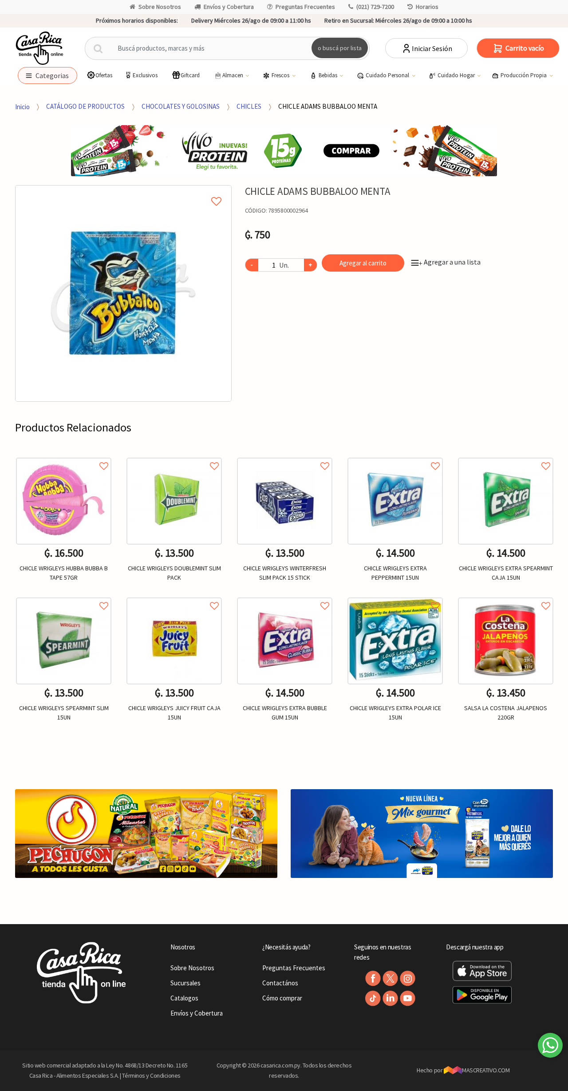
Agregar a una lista (449, 261)
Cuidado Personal (388, 75)
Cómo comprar (282, 998)
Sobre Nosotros (159, 7)
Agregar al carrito (363, 263)
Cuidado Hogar (457, 75)
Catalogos (184, 998)
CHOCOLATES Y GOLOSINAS (181, 106)
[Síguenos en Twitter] (390, 978)
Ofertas (103, 75)
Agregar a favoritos (63, 456)
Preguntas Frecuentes (305, 7)
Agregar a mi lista (123, 191)
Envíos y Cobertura (229, 7)
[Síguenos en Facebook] (373, 978)
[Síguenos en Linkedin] (390, 998)
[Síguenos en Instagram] (407, 978)
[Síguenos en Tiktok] (373, 998)
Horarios (427, 7)
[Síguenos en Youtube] (407, 998)
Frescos (281, 75)
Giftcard (190, 75)
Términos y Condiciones (151, 1075)
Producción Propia (524, 75)
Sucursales (185, 983)
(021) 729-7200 (375, 7)
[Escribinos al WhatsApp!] (550, 1047)
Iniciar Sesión (432, 48)
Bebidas (329, 75)
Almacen (233, 75)
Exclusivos (145, 75)
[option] (123, 293)
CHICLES (249, 106)
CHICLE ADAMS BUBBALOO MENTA (327, 106)
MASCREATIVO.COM (485, 1070)
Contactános (280, 983)
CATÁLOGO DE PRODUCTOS (85, 106)
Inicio (22, 106)
